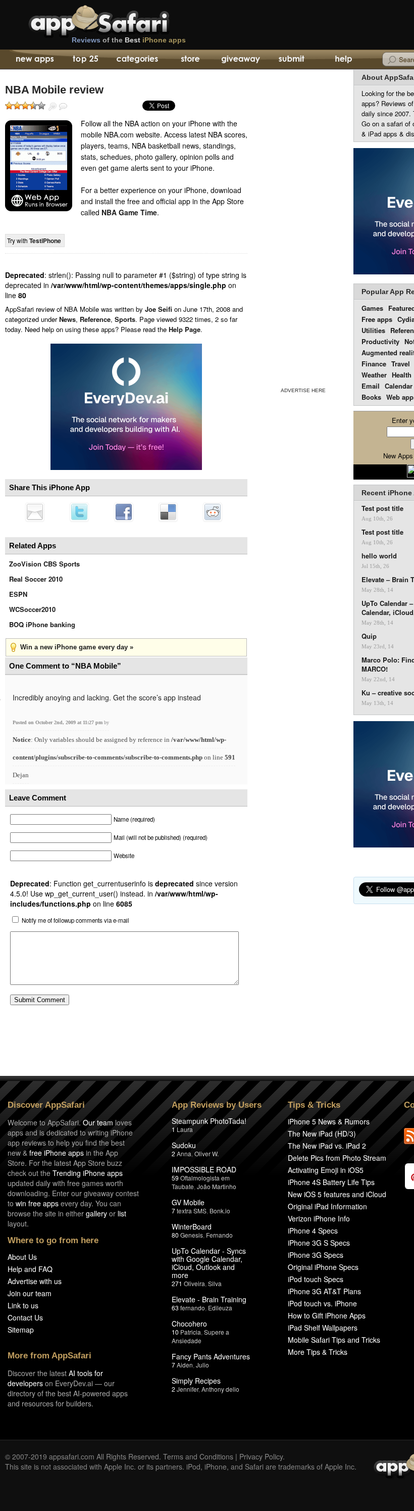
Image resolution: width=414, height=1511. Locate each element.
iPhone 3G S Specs (319, 1243)
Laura (185, 1129)
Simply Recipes (196, 1381)
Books (371, 397)
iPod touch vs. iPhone (322, 1303)
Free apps (376, 319)
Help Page (184, 329)
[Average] (25, 106)
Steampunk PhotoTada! (209, 1121)
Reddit (212, 512)
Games (372, 308)
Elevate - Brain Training (209, 1299)
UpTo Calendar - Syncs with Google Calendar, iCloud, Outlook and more (209, 1263)
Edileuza (220, 1307)
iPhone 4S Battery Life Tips (331, 1182)
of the (129, 40)
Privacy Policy (261, 1456)
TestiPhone (45, 240)
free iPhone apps (56, 1153)
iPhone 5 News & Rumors (329, 1121)
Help (343, 60)
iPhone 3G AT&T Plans (324, 1291)
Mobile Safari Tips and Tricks (334, 1340)
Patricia (190, 1332)
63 (175, 1307)
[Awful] (9, 106)
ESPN (18, 594)
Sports (125, 319)
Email (370, 386)
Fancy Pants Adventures (211, 1356)
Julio (202, 1364)
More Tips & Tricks (317, 1352)
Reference (95, 319)
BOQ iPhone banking (42, 624)
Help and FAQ (30, 1269)
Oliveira (194, 1283)
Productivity (380, 341)
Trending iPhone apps (88, 1173)
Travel (400, 363)
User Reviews (63, 107)
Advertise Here (303, 390)
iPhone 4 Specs (313, 1230)
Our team (98, 1122)
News (67, 319)
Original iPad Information (327, 1206)
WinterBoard (192, 1226)
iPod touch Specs (315, 1279)
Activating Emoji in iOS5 (326, 1170)
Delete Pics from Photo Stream (337, 1158)
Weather (374, 375)
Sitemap (21, 1330)
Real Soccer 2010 (36, 579)
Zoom (52, 107)
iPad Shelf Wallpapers (322, 1328)
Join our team (29, 1293)
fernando (192, 1307)
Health (401, 375)
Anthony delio (220, 1389)
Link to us (23, 1305)
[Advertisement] (303, 226)
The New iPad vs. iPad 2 (327, 1146)
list (122, 1213)
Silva (215, 1283)
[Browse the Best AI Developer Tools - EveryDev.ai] (126, 408)
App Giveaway (240, 60)
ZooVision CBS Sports (44, 564)
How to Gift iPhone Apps (327, 1315)
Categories (137, 60)
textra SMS (191, 1210)
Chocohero (189, 1323)
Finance (373, 363)
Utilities (373, 330)
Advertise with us (35, 1281)
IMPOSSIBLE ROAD (204, 1169)
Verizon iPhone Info (319, 1218)
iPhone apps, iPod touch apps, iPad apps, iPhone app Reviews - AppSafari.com (120, 19)
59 (175, 1177)
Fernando (219, 1235)
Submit (291, 60)
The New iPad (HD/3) (322, 1133)
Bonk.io (220, 1210)
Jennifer (187, 1389)
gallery (96, 1213)
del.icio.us (168, 512)
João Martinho (216, 1186)
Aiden (185, 1364)
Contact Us (25, 1317)
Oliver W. (206, 1153)
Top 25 (85, 60)
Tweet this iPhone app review (79, 512)
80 (175, 1235)
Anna (184, 1153)
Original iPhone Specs (323, 1267)
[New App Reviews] (34, 60)
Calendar (398, 386)
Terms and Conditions (198, 1456)
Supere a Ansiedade (200, 1336)
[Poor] (17, 106)
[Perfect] (41, 106)
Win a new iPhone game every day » (76, 647)
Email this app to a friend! (34, 512)
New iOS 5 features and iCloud (337, 1194)
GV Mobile (188, 1202)
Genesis (191, 1235)
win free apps (37, 1203)
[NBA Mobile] (38, 165)
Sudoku (184, 1145)
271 (177, 1283)
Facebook (123, 512)
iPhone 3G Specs (315, 1255)
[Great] (33, 106)
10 (175, 1332)
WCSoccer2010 (32, 609)
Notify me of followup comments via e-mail (75, 920)
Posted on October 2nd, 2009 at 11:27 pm (58, 722)
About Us (22, 1257)
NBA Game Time (129, 212)
